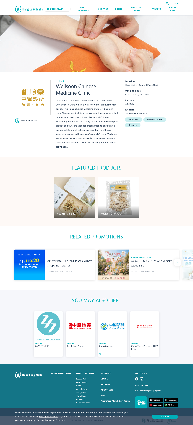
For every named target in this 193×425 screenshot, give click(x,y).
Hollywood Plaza (83, 402)
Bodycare (133, 119)
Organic (133, 125)
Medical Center (154, 119)
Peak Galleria (81, 382)
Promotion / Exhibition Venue (115, 401)
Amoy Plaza (81, 392)
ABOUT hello (172, 9)
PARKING (156, 9)
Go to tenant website (136, 113)
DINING (118, 9)
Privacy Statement (48, 417)
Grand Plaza (81, 396)
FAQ (103, 395)
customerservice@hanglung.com (148, 390)
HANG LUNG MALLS (137, 9)
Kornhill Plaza (81, 389)
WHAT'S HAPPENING (83, 9)
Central (79, 385)
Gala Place (80, 399)
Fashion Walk (81, 379)
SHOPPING (103, 9)
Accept (164, 417)
